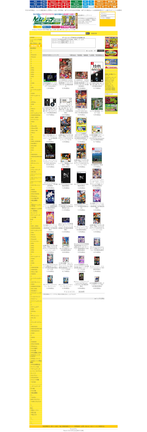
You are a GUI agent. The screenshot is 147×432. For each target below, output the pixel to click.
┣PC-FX (33, 161)
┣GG (32, 150)
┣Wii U (32, 108)
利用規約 (77, 426)
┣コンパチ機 (34, 380)
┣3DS (32, 83)
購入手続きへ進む (36, 43)
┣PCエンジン (34, 163)
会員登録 (104, 15)
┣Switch (33, 57)
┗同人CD (33, 414)
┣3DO (32, 167)
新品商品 (33, 48)
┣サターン (33, 299)
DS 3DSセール (109, 86)
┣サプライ (33, 375)
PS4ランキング (109, 79)
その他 (32, 388)
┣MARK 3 (33, 143)
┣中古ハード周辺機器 (36, 361)
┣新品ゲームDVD (36, 208)
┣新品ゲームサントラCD (36, 205)
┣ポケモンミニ (35, 185)
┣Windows (33, 196)
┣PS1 (32, 76)
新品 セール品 (109, 80)
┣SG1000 (33, 146)
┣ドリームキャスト (36, 301)
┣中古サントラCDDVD (35, 355)
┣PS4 (32, 70)
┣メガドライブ (35, 296)
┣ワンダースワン (36, 322)
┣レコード (33, 213)
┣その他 (33, 350)
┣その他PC (34, 348)
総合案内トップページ (85, 15)
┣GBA (32, 93)
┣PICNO (33, 172)
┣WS (32, 148)
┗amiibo (33, 397)
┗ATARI (33, 382)
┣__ (31, 202)
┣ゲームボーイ (35, 95)
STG (109, 10)
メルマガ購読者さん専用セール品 (46, 10)
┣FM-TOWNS (34, 194)
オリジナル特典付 (116, 10)
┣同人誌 (33, 412)
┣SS (31, 139)
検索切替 (94, 33)
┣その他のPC (34, 198)
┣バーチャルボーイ (36, 90)
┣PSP (32, 104)
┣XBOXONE (34, 267)
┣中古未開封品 (35, 364)
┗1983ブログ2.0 (35, 401)
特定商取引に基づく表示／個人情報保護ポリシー (58, 426)
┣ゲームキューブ (36, 113)
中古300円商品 (30, 10)
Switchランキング (110, 77)
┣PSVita (33, 102)
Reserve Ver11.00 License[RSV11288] (73, 430)
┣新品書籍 (33, 200)
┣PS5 (32, 68)
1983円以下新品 (110, 89)
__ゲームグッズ (35, 386)
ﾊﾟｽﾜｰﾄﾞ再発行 (105, 18)
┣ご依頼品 (33, 211)
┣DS (31, 87)
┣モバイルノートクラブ (36, 178)
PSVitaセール (109, 85)
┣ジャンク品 (34, 367)
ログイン (104, 13)
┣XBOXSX (33, 269)
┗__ (31, 406)
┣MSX (32, 189)
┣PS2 (32, 74)
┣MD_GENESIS (35, 141)
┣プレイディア (35, 170)
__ (31, 404)
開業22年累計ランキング (110, 75)
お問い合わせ (85, 426)
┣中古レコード (35, 358)
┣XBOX (33, 274)
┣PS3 (32, 72)
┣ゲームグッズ (35, 215)
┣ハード (33, 373)
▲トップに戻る (99, 298)
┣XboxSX (33, 126)
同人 (31, 408)
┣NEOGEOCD (34, 331)
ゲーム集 (105, 10)
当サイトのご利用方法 (97, 426)
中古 (31, 219)
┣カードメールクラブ (36, 182)
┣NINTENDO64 (35, 115)
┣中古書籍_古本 (35, 352)
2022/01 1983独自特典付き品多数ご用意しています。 (68, 39)
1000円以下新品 (110, 88)
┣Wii (32, 111)
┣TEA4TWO (34, 377)
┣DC (32, 137)
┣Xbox (32, 132)
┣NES (32, 121)
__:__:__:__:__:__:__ (36, 384)
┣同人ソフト (34, 410)
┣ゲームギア (34, 307)
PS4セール (108, 83)
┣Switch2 (33, 55)
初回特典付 (98, 10)
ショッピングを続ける (36, 40)
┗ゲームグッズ (35, 369)
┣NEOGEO (33, 154)
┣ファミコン (34, 119)
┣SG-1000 (33, 288)
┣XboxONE (34, 128)
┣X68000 (33, 192)
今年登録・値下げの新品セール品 (84, 10)
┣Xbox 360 (34, 130)
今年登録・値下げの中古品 (66, 10)
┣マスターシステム (36, 293)
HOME (32, 37)
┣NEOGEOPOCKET (36, 156)
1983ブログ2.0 (34, 399)
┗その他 (33, 217)
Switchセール (109, 82)
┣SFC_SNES (34, 117)
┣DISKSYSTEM (35, 286)
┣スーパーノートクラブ (36, 174)
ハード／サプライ (36, 371)
